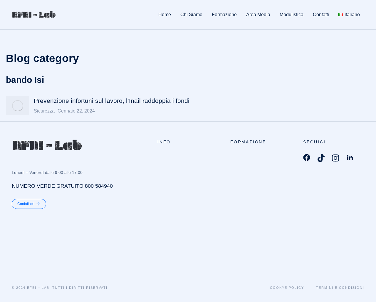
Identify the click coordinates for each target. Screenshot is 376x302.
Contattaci (25, 204)
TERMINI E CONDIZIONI (340, 287)
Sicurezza (44, 110)
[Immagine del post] (17, 105)
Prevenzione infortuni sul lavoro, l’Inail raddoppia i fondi (111, 100)
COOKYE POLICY (287, 287)
